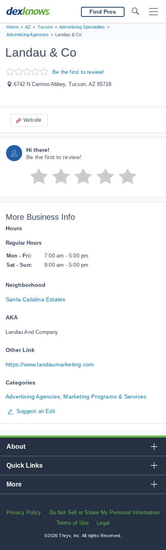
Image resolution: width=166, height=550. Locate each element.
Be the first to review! (78, 72)
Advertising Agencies (33, 396)
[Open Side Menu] (153, 12)
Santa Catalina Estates (35, 299)
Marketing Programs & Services (104, 396)
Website (32, 120)
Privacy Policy (24, 512)
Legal (103, 523)
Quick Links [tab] (24, 465)
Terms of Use (72, 523)
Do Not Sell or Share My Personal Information (105, 512)
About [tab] (15, 446)
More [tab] (14, 484)
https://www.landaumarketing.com (50, 364)
